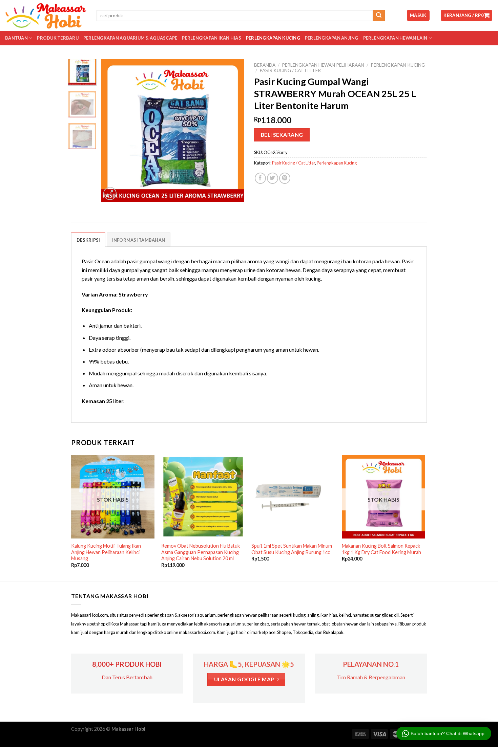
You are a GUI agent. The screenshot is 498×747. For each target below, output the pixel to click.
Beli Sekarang (282, 135)
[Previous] (112, 130)
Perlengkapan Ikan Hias (211, 38)
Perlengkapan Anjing (331, 38)
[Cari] (379, 15)
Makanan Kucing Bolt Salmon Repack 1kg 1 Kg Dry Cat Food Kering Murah (381, 549)
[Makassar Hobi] (45, 15)
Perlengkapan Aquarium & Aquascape (130, 38)
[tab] (88, 240)
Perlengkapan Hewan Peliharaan (323, 65)
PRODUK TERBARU (58, 38)
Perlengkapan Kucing (273, 38)
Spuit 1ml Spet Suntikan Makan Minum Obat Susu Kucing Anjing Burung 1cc (291, 549)
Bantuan (16, 38)
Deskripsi (88, 240)
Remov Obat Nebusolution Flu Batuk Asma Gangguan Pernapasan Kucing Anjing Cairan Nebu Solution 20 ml (200, 552)
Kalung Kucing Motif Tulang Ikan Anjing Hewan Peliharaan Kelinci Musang (106, 552)
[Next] (233, 130)
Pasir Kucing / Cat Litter (290, 70)
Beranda (264, 65)
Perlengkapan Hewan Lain (395, 38)
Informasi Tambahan (138, 240)
